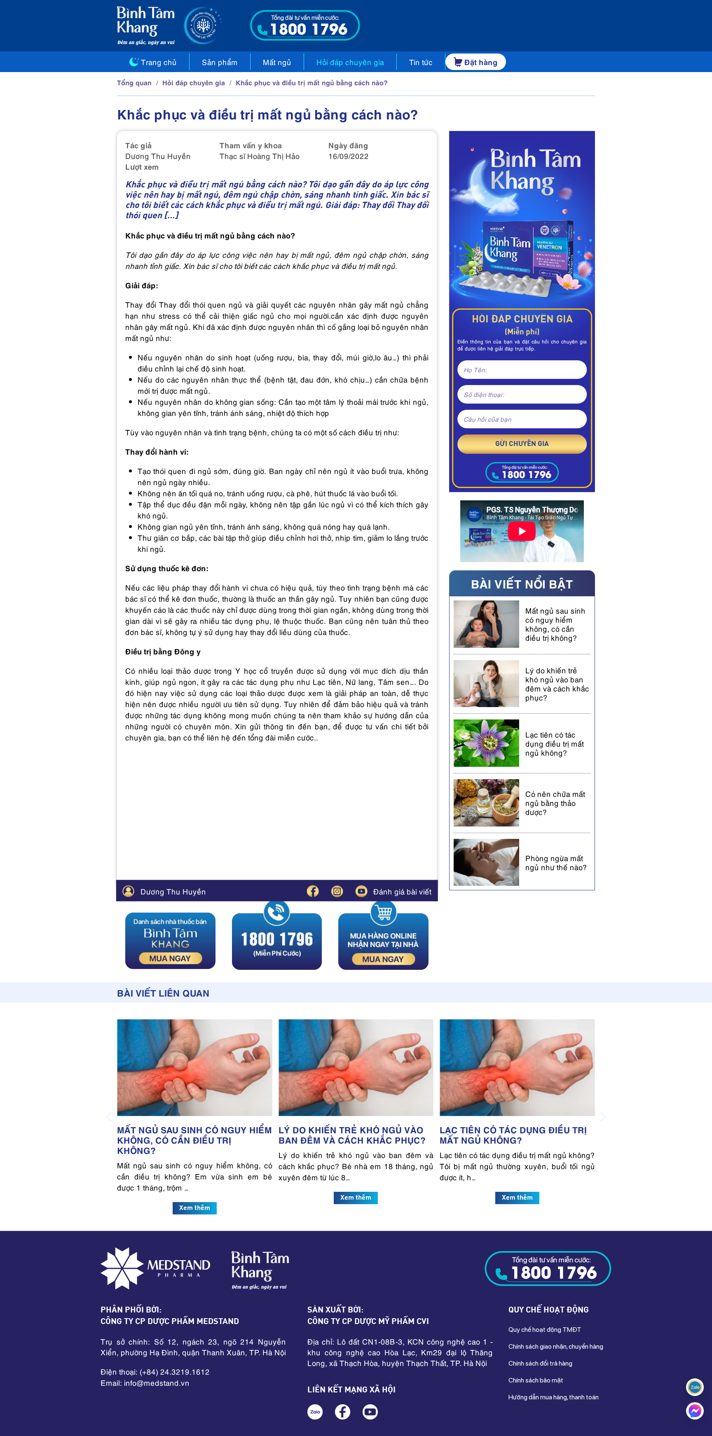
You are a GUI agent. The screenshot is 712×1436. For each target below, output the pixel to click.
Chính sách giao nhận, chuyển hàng (555, 1346)
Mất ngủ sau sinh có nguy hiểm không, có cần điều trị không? (555, 623)
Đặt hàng (481, 61)
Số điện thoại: (484, 394)
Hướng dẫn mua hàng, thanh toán (553, 1397)
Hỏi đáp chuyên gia (350, 62)
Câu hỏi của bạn (487, 419)
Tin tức (421, 62)
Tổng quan (134, 81)
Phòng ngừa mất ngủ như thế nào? (556, 862)
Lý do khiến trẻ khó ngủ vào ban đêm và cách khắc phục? (557, 683)
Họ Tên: (475, 369)
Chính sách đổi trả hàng (540, 1363)
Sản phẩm (220, 62)
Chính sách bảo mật (535, 1380)
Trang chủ (159, 62)
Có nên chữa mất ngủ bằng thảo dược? (555, 802)
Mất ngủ (277, 62)
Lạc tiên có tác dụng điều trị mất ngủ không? (554, 743)
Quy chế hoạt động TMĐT (544, 1329)
